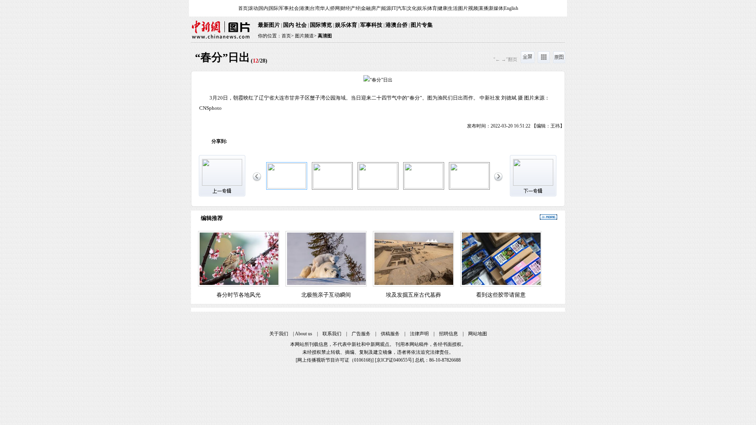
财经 (345, 8)
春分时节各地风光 (239, 295)
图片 (463, 8)
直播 (483, 8)
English (511, 8)
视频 (473, 8)
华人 (325, 8)
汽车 (401, 8)
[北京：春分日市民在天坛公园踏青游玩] (423, 187)
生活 (453, 8)
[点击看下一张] (471, 100)
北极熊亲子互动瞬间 (326, 295)
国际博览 (321, 25)
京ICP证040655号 (394, 360)
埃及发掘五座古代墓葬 (413, 295)
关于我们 (278, 333)
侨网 (335, 8)
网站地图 (477, 333)
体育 (432, 8)
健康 (442, 8)
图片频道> (306, 36)
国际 (273, 8)
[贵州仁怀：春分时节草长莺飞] (332, 187)
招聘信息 (448, 333)
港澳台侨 (396, 25)
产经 (355, 8)
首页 (243, 8)
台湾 (314, 8)
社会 (294, 8)
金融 (366, 8)
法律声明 (419, 333)
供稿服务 (390, 333)
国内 (263, 8)
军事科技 (371, 25)
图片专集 (422, 25)
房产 (376, 8)
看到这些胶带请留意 (501, 295)
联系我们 (331, 333)
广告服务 (361, 333)
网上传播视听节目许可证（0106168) (334, 360)
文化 (412, 8)
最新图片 (269, 25)
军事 (284, 8)
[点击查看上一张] (284, 100)
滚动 (253, 8)
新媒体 (496, 8)
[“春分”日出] (286, 187)
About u (303, 333)
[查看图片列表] (544, 61)
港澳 (304, 8)
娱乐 (422, 8)
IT (394, 8)
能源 (386, 8)
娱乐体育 (346, 25)
